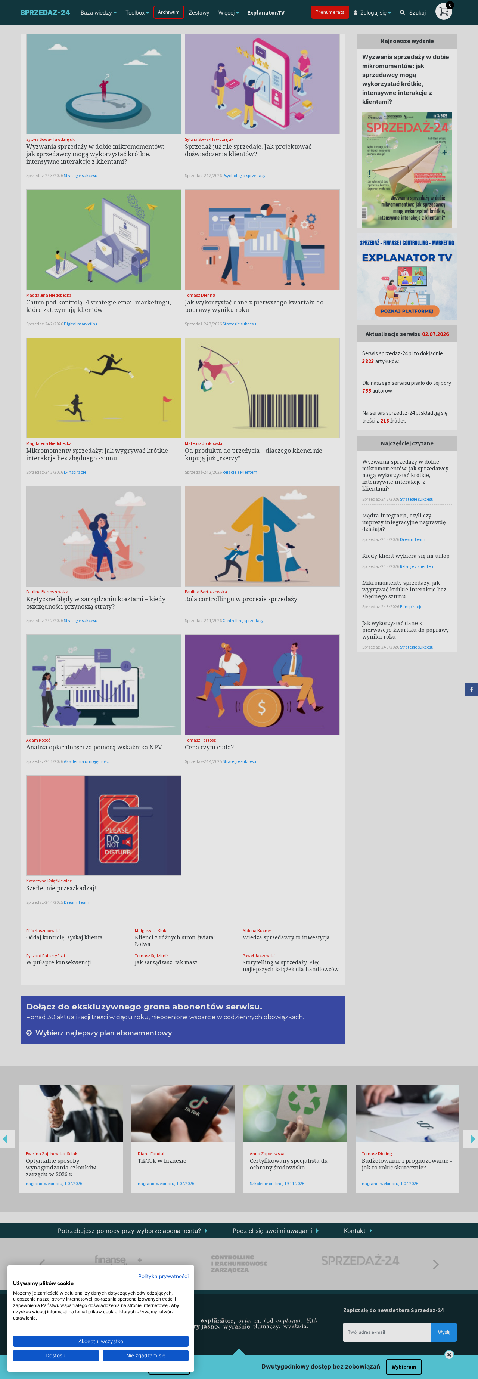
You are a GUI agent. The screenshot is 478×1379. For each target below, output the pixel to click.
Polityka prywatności (163, 1276)
